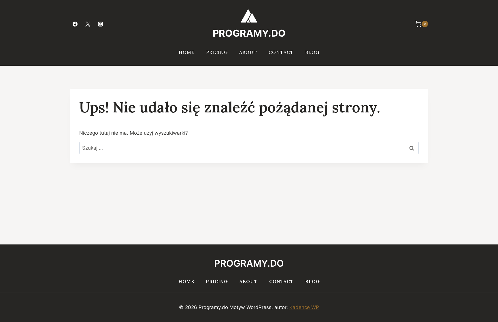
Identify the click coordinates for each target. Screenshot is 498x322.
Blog (312, 52)
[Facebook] (75, 24)
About (248, 52)
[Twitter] (88, 24)
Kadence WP (304, 307)
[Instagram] (100, 24)
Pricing (217, 52)
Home (187, 52)
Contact (281, 52)
